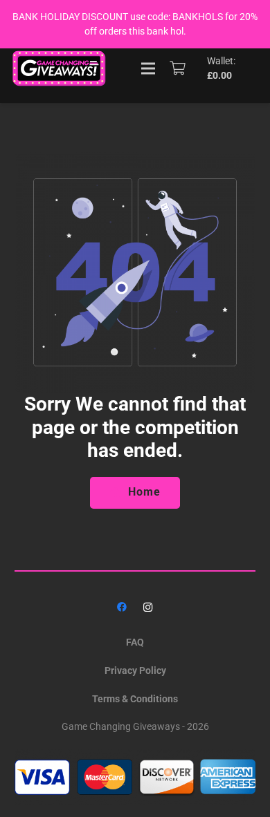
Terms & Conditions (135, 698)
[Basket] (178, 68)
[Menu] (148, 68)
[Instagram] (148, 607)
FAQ (135, 642)
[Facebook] (122, 607)
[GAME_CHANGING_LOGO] (60, 68)
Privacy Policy (135, 670)
